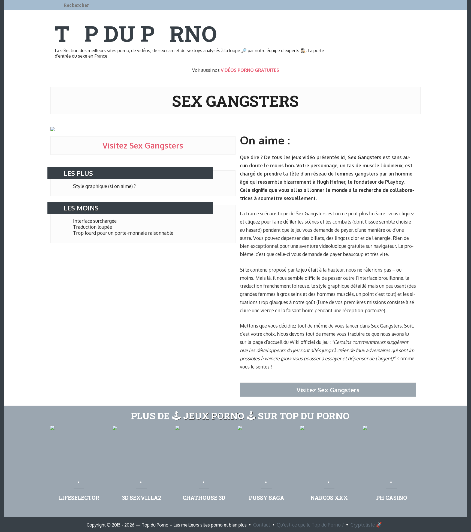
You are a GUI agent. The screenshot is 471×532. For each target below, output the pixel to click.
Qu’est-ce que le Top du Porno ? (310, 525)
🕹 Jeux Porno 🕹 (214, 415)
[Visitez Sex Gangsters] (52, 129)
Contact (261, 525)
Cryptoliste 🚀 (366, 525)
